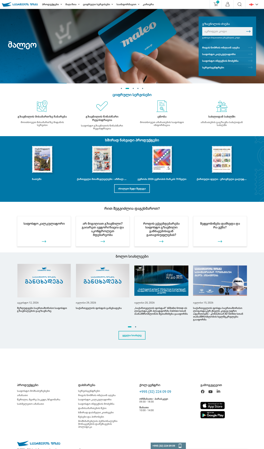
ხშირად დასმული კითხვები (96, 412)
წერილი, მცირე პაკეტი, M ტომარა (38, 399)
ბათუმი (36, 179)
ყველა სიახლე (132, 335)
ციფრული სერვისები (132, 95)
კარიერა (148, 4)
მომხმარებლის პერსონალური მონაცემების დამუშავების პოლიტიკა (97, 424)
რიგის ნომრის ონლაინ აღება (221, 47)
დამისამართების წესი (92, 408)
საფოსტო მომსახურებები (33, 390)
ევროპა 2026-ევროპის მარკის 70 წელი (162, 179)
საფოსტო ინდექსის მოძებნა (220, 60)
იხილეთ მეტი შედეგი (132, 188)
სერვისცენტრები (213, 67)
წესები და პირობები (91, 416)
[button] (129, 327)
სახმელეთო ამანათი (30, 403)
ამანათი (22, 395)
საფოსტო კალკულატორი (219, 54)
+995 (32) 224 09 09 (155, 391)
